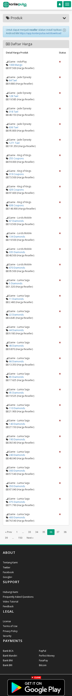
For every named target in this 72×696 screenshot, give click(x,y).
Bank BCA (8, 650)
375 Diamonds (17, 502)
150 (20, 537)
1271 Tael (14, 143)
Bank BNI (8, 660)
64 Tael (13, 80)
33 (29, 532)
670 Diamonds (17, 267)
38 (65, 532)
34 (36, 532)
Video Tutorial (10, 601)
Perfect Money (47, 655)
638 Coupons (16, 205)
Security (7, 636)
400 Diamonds (17, 517)
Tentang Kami (10, 562)
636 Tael (13, 127)
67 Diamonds (16, 221)
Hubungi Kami (10, 592)
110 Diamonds (17, 408)
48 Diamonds (16, 345)
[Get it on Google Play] (36, 687)
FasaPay (43, 660)
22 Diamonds (16, 314)
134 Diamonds (17, 236)
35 (43, 532)
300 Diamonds (17, 470)
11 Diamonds (16, 299)
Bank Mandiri (10, 655)
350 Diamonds (17, 486)
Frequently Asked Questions (18, 596)
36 (51, 532)
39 (6, 537)
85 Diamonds (16, 377)
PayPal (42, 650)
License (7, 621)
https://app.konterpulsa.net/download (40, 33)
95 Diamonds (16, 392)
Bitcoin (42, 665)
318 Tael (13, 111)
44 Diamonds (16, 330)
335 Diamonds (17, 252)
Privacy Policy (10, 631)
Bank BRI (7, 665)
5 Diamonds (15, 283)
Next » (30, 537)
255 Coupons (16, 158)
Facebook (8, 572)
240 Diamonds (17, 455)
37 (58, 532)
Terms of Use (10, 626)
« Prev (8, 532)
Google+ (7, 577)
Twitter (6, 567)
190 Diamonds (17, 439)
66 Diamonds (16, 361)
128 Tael (13, 96)
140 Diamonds (17, 424)
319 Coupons (16, 174)
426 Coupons (16, 189)
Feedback (8, 606)
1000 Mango (15, 65)
